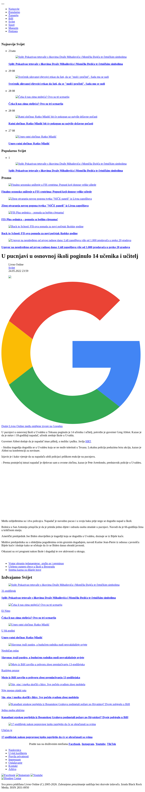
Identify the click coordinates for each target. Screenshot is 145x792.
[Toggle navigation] (2, 3)
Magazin (13, 28)
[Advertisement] (72, 492)
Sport (11, 24)
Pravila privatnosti (18, 756)
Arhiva (12, 769)
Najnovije (13, 8)
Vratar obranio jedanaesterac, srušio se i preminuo (36, 563)
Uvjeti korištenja (17, 753)
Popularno (14, 12)
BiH (10, 18)
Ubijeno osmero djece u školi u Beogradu (31, 566)
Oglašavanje (15, 762)
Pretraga (13, 31)
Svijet (11, 21)
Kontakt (13, 765)
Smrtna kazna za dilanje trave (24, 569)
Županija (13, 15)
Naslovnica (14, 749)
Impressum (14, 759)
